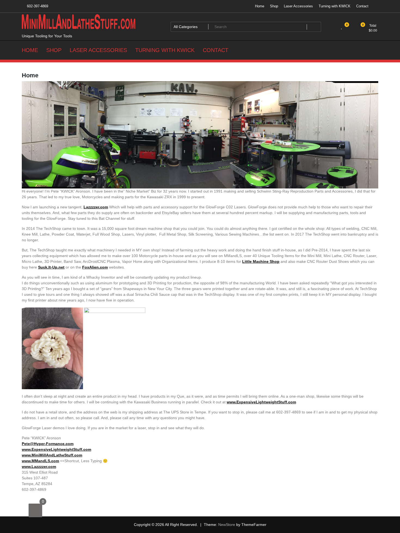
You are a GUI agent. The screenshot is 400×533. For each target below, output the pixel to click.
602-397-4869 (37, 6)
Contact (362, 6)
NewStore (226, 524)
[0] (35, 510)
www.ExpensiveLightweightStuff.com (261, 402)
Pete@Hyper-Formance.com (47, 443)
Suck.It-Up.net (51, 267)
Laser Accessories (298, 6)
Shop (274, 6)
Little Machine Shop (260, 261)
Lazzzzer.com (96, 207)
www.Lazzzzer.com (39, 466)
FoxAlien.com (95, 267)
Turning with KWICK (334, 6)
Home (259, 6)
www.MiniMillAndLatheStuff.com (52, 455)
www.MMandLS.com (40, 461)
